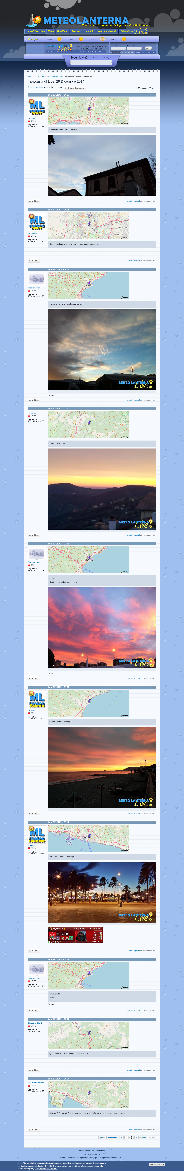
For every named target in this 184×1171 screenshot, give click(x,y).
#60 (154, 1019)
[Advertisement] (92, 6)
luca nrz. (32, 413)
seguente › (143, 1137)
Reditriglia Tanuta (36, 1083)
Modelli (90, 31)
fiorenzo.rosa (34, 288)
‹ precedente (112, 1137)
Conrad (31, 710)
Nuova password (128, 52)
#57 (154, 687)
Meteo (43, 76)
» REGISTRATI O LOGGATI (57, 52)
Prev (26, 39)
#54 (154, 269)
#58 (154, 822)
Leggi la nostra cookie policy (46, 1169)
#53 (154, 210)
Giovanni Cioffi (35, 1023)
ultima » (152, 1137)
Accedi (31, 87)
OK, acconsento (157, 1164)
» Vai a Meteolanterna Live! (89, 52)
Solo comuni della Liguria (102, 58)
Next (157, 39)
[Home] (92, 20)
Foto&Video (127, 31)
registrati (39, 87)
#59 (154, 959)
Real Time (62, 31)
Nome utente (116, 46)
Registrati (116, 52)
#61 (154, 1079)
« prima (102, 1137)
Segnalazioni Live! (55, 76)
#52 (154, 95)
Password (131, 46)
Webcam (77, 31)
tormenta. (32, 118)
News (51, 31)
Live (141, 31)
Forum (36, 76)
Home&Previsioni (35, 31)
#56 (154, 544)
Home (30, 76)
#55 (154, 409)
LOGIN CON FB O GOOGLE (145, 52)
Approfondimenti (108, 31)
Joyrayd (31, 845)
